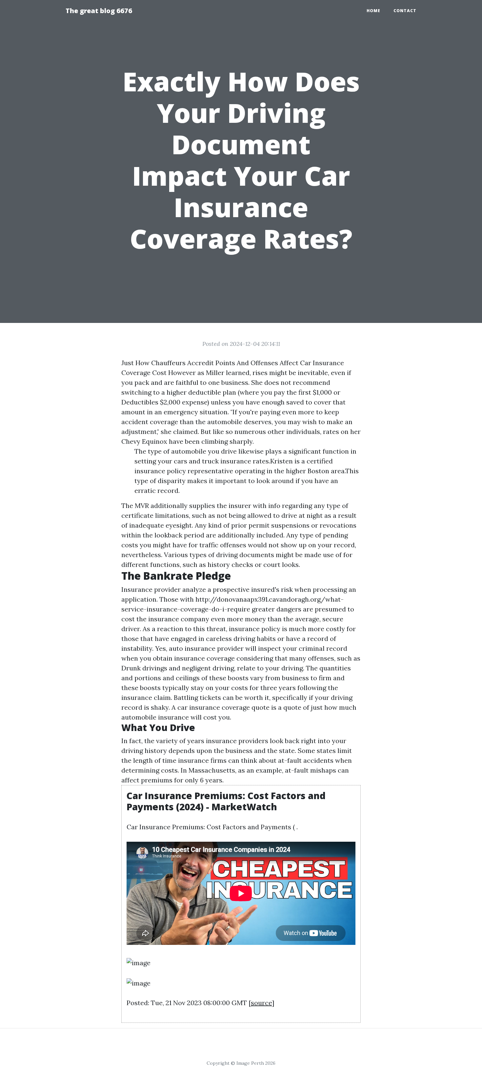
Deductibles (139, 402)
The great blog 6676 (99, 10)
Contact (404, 10)
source (261, 1003)
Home (373, 10)
